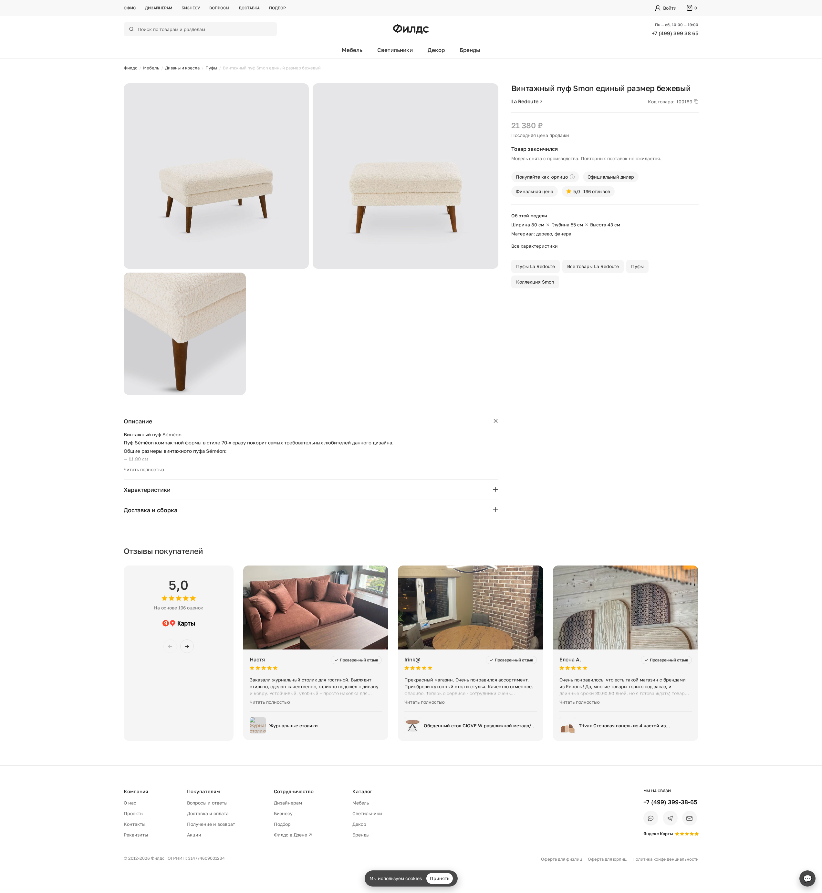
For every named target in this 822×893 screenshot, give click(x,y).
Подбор (277, 7)
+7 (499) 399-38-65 (670, 801)
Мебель (352, 50)
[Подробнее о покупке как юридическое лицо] (572, 176)
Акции (194, 834)
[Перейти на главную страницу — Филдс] (411, 29)
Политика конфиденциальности (665, 859)
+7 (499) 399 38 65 (675, 33)
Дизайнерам (158, 7)
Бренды (470, 50)
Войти (670, 8)
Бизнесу (191, 7)
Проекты (133, 813)
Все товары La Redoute (593, 266)
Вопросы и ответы (207, 802)
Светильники (395, 50)
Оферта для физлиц (561, 859)
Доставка (249, 7)
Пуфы (637, 266)
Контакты (134, 824)
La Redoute (524, 101)
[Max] (650, 818)
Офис (130, 7)
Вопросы (219, 7)
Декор (436, 50)
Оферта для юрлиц (607, 859)
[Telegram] (670, 818)
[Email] (689, 818)
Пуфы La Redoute (535, 266)
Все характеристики (534, 246)
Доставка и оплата (208, 813)
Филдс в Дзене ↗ (293, 834)
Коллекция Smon (535, 282)
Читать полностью (144, 469)
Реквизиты (136, 834)
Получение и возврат (211, 824)
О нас (130, 802)
